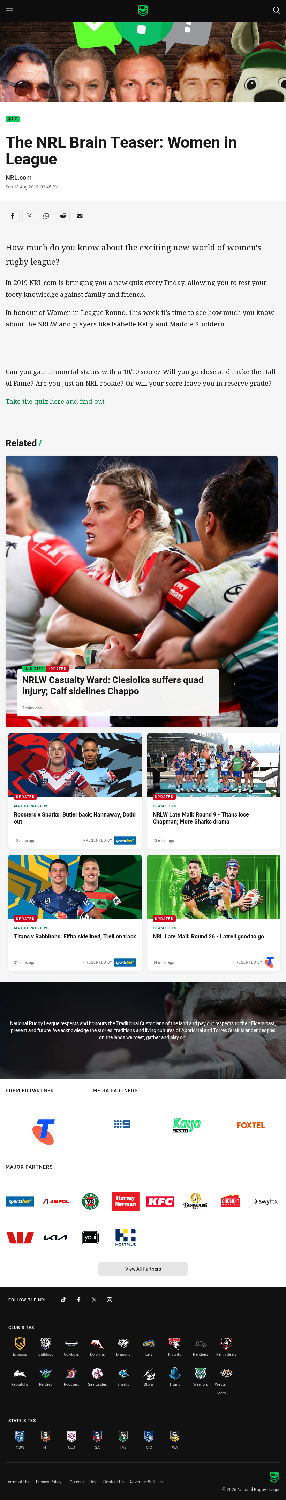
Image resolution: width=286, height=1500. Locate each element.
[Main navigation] (9, 11)
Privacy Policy (48, 1481)
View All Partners (143, 1269)
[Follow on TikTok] (63, 1299)
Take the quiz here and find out (55, 401)
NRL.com (19, 177)
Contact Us (113, 1481)
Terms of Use (18, 1481)
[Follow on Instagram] (109, 1299)
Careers (77, 1481)
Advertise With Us (146, 1481)
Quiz (12, 119)
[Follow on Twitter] (94, 1299)
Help (93, 1481)
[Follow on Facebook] (79, 1299)
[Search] (276, 10)
